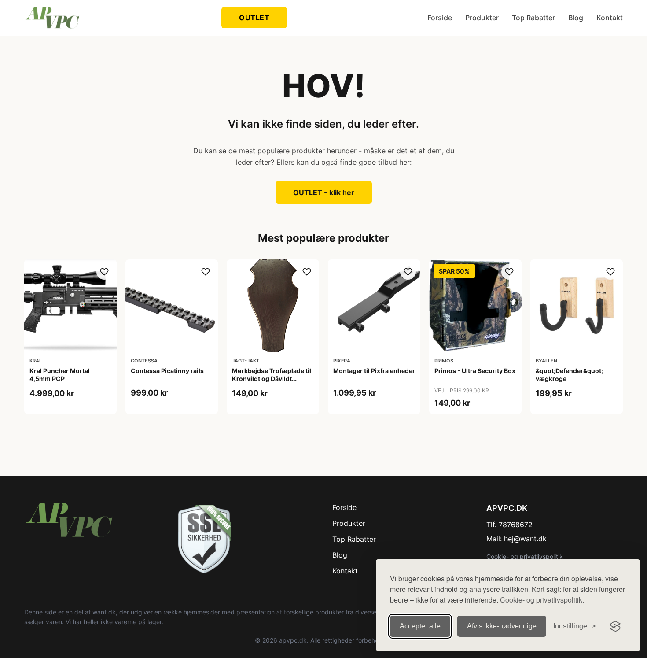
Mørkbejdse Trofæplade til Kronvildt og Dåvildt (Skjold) (271, 378)
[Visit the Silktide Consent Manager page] (615, 626)
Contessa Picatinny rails (167, 370)
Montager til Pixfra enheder (374, 370)
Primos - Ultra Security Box (474, 370)
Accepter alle (420, 626)
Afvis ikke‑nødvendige (502, 626)
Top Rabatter (533, 17)
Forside (439, 17)
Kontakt (609, 17)
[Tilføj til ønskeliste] (104, 272)
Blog (575, 17)
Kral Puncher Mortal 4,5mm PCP (59, 374)
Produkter (482, 17)
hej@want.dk (525, 538)
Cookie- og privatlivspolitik (524, 556)
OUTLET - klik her (323, 192)
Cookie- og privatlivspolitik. (542, 600)
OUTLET (254, 17)
